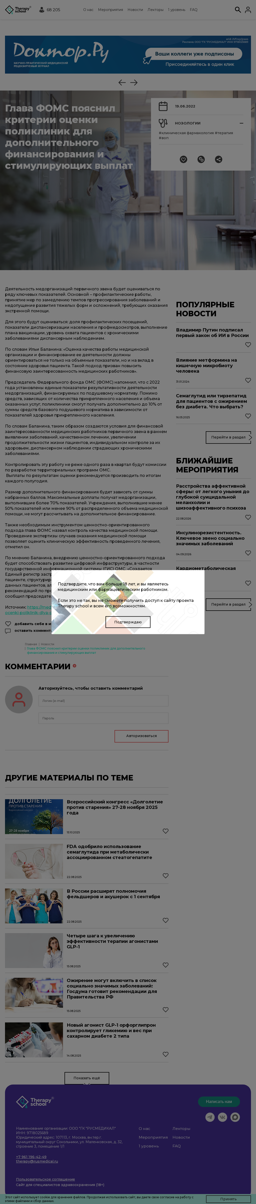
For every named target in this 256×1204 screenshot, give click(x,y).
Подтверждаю (128, 622)
